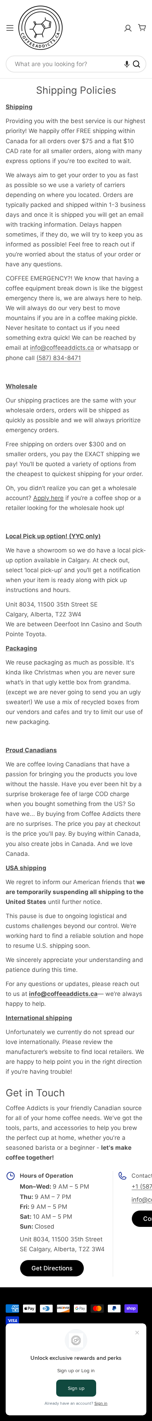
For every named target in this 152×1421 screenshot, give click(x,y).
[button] (127, 64)
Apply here (48, 497)
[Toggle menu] (10, 28)
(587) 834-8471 (58, 357)
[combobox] (76, 64)
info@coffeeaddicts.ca (62, 347)
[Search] (136, 64)
